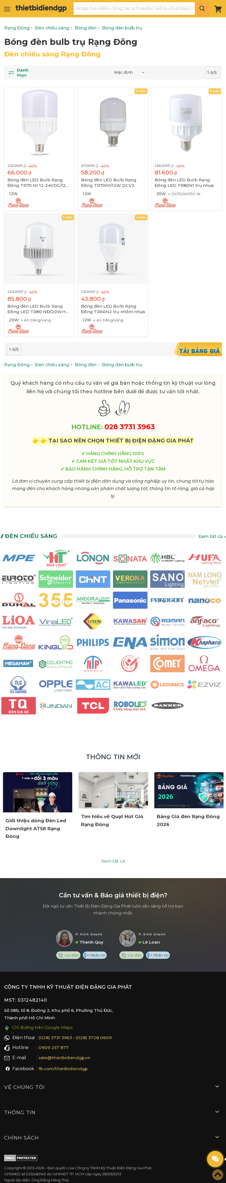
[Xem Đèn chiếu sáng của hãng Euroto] (18, 580)
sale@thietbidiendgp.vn (64, 1057)
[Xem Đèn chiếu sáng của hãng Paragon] (167, 601)
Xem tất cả (113, 861)
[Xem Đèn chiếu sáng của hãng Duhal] (18, 601)
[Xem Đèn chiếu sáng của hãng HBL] (167, 559)
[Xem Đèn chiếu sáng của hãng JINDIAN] (55, 706)
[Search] (202, 8)
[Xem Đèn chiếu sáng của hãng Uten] (93, 622)
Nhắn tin (97, 955)
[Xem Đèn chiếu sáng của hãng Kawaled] (130, 685)
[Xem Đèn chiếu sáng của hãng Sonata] (130, 559)
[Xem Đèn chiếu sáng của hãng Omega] (204, 664)
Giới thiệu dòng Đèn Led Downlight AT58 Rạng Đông (36, 828)
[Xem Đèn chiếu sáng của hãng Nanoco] (204, 601)
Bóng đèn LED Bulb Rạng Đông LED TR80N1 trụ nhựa (184, 182)
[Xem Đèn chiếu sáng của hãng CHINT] (93, 580)
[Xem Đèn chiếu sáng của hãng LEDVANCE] (167, 685)
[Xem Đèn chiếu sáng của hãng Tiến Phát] (93, 664)
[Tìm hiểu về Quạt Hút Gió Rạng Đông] (113, 790)
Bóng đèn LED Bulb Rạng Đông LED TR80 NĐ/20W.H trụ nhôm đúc (36, 309)
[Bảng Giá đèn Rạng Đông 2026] (189, 790)
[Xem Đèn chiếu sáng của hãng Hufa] (204, 559)
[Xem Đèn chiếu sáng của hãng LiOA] (18, 622)
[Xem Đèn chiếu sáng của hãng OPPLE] (55, 685)
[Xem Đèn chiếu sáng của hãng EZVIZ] (204, 685)
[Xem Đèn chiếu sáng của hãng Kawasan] (130, 622)
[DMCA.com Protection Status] (20, 1159)
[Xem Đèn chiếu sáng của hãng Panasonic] (130, 601)
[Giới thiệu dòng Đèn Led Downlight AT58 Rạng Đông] (37, 792)
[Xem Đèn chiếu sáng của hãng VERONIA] (130, 580)
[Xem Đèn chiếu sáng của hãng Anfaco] (204, 622)
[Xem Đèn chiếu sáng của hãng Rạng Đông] (18, 643)
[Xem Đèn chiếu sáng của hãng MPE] (18, 559)
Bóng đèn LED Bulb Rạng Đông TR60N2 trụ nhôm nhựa (113, 309)
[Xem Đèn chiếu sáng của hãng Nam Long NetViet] (204, 580)
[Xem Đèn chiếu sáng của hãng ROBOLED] (130, 706)
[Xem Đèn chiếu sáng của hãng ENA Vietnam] (130, 643)
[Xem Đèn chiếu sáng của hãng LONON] (93, 559)
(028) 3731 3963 (55, 1037)
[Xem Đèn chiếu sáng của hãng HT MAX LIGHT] (55, 559)
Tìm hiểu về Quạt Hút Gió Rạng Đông (112, 820)
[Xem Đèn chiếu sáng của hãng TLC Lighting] (18, 685)
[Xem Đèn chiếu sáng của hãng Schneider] (55, 580)
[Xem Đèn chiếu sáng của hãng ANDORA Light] (93, 601)
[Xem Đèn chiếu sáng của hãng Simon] (167, 643)
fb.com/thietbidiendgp (63, 1068)
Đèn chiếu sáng (31, 536)
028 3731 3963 (129, 426)
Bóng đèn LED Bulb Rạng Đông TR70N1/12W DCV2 (108, 182)
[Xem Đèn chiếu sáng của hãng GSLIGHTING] (55, 664)
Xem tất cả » (212, 536)
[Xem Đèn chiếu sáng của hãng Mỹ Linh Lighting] (130, 664)
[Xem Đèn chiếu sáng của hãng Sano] (167, 580)
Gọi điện (71, 955)
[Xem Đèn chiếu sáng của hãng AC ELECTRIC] (93, 685)
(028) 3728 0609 (94, 1037)
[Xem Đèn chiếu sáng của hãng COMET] (167, 664)
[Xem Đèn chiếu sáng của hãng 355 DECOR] (55, 601)
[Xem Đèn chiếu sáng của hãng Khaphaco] (204, 643)
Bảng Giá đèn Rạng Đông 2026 (188, 820)
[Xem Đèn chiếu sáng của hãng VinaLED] (55, 622)
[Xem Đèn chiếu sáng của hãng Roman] (167, 622)
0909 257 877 (54, 1047)
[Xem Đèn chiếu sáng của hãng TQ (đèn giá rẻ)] (18, 706)
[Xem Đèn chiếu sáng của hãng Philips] (93, 643)
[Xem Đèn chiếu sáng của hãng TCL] (93, 706)
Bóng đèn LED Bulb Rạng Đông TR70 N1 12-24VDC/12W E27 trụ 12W (39, 182)
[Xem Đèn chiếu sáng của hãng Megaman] (18, 664)
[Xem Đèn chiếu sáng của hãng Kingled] (55, 643)
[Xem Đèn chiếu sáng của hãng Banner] (167, 706)
